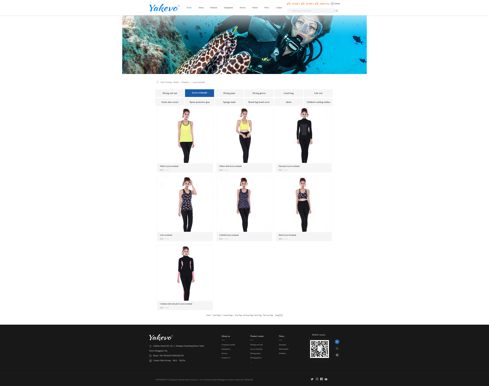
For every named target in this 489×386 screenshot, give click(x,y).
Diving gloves (259, 93)
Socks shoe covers (169, 102)
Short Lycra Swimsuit (287, 235)
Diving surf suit (170, 93)
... (251, 362)
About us (226, 336)
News (266, 8)
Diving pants (229, 93)
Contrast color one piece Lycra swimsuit (176, 304)
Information (283, 349)
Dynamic (282, 345)
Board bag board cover (259, 102)
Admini (249, 380)
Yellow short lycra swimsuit (230, 166)
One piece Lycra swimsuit (289, 166)
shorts (288, 102)
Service (243, 8)
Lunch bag (289, 93)
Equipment (228, 8)
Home (189, 8)
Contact (279, 8)
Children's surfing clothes (318, 102)
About (200, 8)
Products (213, 8)
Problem (282, 353)
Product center (257, 336)
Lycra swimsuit (199, 82)
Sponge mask (229, 102)
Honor (255, 8)
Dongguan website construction (231, 380)
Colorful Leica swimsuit (229, 235)
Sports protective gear (199, 102)
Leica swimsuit (166, 235)
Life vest (318, 93)
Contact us (226, 358)
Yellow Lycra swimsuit (169, 166)
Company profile (228, 345)
